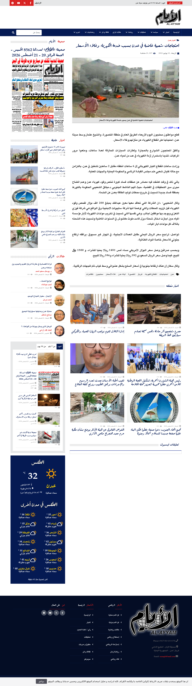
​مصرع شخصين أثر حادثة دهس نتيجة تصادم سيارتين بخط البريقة (157, 333)
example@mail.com (167, 656)
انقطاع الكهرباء (151, 274)
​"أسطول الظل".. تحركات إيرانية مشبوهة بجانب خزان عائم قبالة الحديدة (52, 169)
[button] (176, 32)
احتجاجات (163, 274)
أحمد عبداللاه (46, 284)
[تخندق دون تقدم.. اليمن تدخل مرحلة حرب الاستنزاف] (49, 418)
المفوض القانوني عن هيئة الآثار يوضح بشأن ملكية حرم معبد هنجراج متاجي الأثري (98, 431)
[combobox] (29, 32)
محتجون (99, 274)
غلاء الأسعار (111, 274)
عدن (172, 274)
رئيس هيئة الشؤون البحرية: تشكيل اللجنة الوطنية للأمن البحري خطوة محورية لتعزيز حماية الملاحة (154, 382)
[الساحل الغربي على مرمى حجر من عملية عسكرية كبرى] (49, 400)
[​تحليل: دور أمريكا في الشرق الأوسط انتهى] (24, 218)
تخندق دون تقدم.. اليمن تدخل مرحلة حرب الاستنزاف (26, 415)
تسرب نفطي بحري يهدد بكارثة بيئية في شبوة (26, 356)
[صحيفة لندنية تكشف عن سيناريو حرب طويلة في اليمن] (49, 437)
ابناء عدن (122, 274)
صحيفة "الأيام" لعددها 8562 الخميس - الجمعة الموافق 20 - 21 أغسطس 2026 (38, 52)
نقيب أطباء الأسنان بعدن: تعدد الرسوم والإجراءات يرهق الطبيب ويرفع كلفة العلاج (99, 382)
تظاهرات (89, 274)
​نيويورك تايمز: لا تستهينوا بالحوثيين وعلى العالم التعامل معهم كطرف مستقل (52, 148)
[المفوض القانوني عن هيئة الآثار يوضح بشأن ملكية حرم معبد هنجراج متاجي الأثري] (24, 239)
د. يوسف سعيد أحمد (44, 271)
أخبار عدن (172, 40)
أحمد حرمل (47, 300)
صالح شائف (46, 315)
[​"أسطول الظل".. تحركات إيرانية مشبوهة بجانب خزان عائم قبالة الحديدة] (24, 175)
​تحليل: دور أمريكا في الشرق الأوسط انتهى (53, 212)
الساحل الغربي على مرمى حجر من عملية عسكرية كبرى (27, 397)
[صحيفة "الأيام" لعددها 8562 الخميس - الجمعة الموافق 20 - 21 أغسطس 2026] (37, 94)
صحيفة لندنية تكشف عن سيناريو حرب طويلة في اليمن (26, 434)
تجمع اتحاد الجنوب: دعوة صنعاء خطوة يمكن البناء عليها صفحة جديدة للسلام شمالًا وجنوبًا (156, 431)
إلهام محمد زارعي (45, 330)
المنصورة (131, 274)
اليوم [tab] (60, 346)
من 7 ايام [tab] (51, 346)
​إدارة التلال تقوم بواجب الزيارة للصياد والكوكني (97, 331)
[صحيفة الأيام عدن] (168, 17)
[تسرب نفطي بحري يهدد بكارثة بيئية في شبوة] (49, 359)
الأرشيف (38, 3)
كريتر (140, 274)
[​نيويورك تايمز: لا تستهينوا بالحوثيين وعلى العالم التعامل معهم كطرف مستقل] (24, 154)
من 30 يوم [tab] (42, 346)
